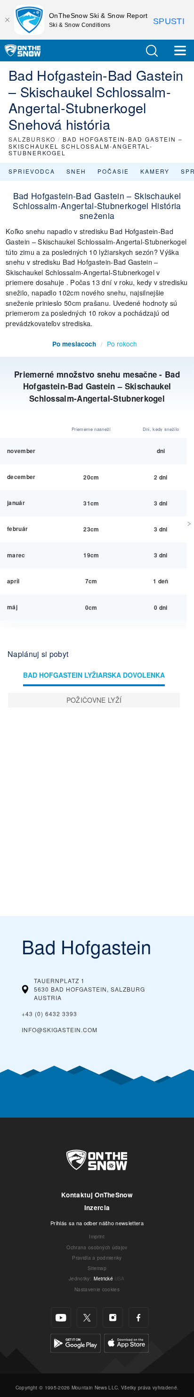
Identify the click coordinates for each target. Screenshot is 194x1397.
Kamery (155, 171)
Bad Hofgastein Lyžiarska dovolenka (94, 675)
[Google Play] (75, 1342)
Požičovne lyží (93, 700)
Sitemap (97, 1267)
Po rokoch (122, 343)
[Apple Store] (126, 1342)
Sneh (76, 171)
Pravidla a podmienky (96, 1257)
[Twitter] (87, 1317)
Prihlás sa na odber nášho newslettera (97, 1223)
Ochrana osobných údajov (96, 1247)
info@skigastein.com (59, 1030)
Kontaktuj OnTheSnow (97, 1194)
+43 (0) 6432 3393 (49, 1014)
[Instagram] (113, 1317)
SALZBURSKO (32, 139)
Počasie (113, 171)
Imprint (97, 1236)
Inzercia (97, 1207)
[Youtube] (61, 1317)
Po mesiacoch (74, 343)
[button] (151, 50)
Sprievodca (31, 171)
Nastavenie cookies (97, 1289)
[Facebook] (139, 1317)
